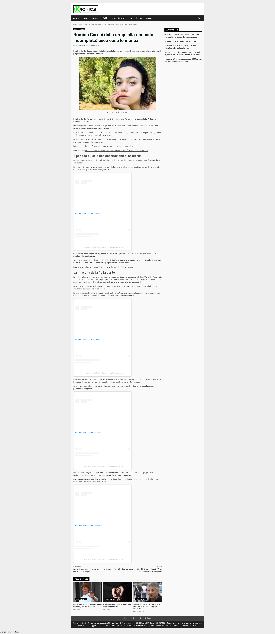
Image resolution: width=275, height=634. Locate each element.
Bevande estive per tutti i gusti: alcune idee (181, 41)
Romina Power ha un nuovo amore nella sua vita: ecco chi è (109, 146)
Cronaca (85, 18)
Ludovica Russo (80, 45)
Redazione (125, 618)
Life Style (139, 18)
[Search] (199, 18)
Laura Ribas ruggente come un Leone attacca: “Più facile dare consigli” (95, 569)
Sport (130, 18)
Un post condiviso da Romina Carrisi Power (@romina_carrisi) (102, 247)
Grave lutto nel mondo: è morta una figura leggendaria (117, 592)
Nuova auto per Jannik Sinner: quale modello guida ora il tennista (87, 592)
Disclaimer (148, 618)
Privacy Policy (136, 618)
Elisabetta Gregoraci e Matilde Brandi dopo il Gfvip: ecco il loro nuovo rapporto (140, 569)
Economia (95, 18)
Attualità (76, 18)
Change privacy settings (9, 632)
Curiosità (148, 18)
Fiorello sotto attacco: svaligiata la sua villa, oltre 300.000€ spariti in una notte (147, 592)
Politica (105, 18)
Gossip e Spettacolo (118, 18)
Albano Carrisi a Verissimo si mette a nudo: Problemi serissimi (110, 267)
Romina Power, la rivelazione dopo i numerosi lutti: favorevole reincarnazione (116, 150)
